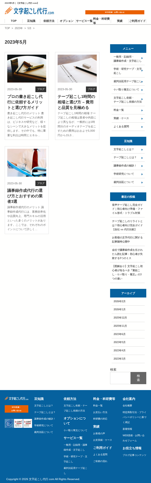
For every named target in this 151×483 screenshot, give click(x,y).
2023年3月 (120, 358)
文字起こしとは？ (124, 149)
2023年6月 (120, 334)
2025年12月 (120, 317)
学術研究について (124, 173)
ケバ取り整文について (126, 89)
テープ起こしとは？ (125, 157)
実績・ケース (121, 118)
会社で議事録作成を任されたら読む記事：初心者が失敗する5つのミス (127, 254)
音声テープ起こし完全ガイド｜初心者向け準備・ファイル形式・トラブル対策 (127, 209)
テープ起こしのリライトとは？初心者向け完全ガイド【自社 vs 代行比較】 (127, 225)
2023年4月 (120, 350)
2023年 (19, 28)
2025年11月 (120, 325)
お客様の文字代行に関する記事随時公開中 (127, 239)
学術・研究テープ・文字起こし (128, 70)
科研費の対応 (100, 418)
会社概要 (127, 405)
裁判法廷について (124, 182)
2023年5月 (120, 342)
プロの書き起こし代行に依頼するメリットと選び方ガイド (25, 102)
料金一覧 (119, 109)
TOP (14, 20)
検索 (113, 369)
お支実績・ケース (102, 440)
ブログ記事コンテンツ (134, 455)
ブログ (41, 89)
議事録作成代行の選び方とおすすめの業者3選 (25, 196)
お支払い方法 (100, 412)
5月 (29, 28)
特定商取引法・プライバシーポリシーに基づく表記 (134, 417)
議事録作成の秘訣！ (125, 165)
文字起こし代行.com (41, 479)
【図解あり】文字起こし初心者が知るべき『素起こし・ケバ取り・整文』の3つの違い (127, 272)
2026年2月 (120, 301)
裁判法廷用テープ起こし (128, 81)
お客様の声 (99, 433)
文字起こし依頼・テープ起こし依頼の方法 (128, 99)
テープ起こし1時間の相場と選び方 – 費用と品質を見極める (76, 102)
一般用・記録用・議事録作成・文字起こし (128, 58)
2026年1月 (120, 309)
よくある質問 (121, 126)
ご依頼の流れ (100, 461)
